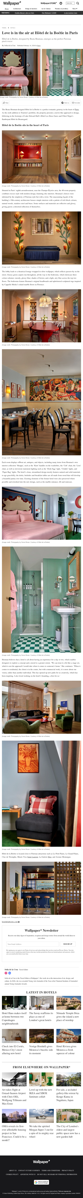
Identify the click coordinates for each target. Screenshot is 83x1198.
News (39, 45)
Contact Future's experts (29, 1170)
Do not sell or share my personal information (57, 1174)
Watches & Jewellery (61, 9)
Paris (77, 109)
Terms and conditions (51, 1170)
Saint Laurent (32, 857)
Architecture (17, 9)
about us (13, 1170)
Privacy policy (68, 1170)
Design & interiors (31, 9)
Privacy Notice (63, 950)
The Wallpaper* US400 (49, 13)
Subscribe (69, 3)
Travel (4, 27)
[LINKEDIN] (10, 973)
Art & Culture (46, 9)
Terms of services (30, 950)
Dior (49, 857)
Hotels (12, 27)
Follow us (66, 103)
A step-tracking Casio (70, 13)
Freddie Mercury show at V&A (24, 13)
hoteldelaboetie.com (10, 921)
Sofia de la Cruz (9, 45)
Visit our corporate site (64, 1191)
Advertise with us (27, 1174)
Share (7, 103)
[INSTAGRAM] (6, 973)
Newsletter (77, 103)
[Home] (6, 9)
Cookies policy (12, 1174)
